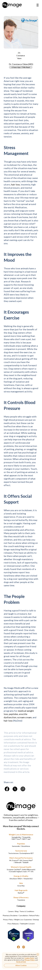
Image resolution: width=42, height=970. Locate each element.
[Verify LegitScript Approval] (13, 934)
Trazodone (21, 900)
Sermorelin (16, 846)
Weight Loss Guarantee (23, 920)
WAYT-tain (26, 839)
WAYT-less (16, 839)
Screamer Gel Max (14, 869)
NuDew (21, 893)
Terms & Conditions (27, 911)
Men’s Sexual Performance (21, 858)
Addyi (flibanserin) (28, 869)
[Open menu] (37, 5)
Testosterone (21, 851)
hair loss (15, 184)
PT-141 (30, 871)
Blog (16, 911)
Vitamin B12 (28, 879)
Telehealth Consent (27, 924)
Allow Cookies (21, 965)
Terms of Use (21, 962)
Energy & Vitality (21, 876)
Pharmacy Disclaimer (10, 915)
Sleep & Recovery (21, 897)
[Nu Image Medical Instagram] (23, 947)
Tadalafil (25, 862)
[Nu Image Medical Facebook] (18, 947)
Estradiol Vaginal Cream (18, 871)
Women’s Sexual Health (21, 867)
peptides (13, 714)
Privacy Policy (8, 920)
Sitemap (36, 920)
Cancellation (23, 915)
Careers (11, 911)
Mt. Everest (14, 860)
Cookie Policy (29, 958)
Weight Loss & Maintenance (21, 834)
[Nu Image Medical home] (12, 5)
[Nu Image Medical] (7, 789)
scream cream (24, 717)
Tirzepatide (26, 837)
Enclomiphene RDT (27, 853)
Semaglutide (16, 837)
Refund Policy (34, 915)
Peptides (21, 843)
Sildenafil (18, 862)
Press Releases (13, 924)
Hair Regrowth (21, 890)
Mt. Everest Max (26, 860)
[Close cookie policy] (37, 954)
